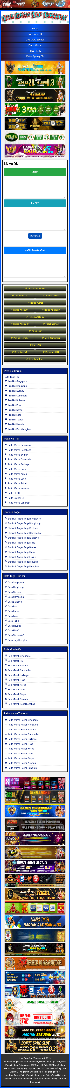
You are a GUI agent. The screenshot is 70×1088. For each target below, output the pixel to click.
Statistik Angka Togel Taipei (21, 557)
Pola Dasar (36, 331)
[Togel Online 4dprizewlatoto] (35, 894)
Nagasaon (44, 1061)
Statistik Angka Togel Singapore (24, 518)
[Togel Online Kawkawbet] (35, 825)
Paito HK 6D (35, 50)
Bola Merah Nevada (17, 699)
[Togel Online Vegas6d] (35, 838)
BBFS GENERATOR (36, 288)
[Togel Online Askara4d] (35, 852)
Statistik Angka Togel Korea (21, 547)
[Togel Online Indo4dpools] (35, 922)
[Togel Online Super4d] (35, 95)
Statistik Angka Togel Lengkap (23, 566)
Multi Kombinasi (52, 338)
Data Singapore (15, 582)
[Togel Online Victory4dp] (35, 811)
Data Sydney (14, 592)
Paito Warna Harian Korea (20, 748)
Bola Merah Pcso (16, 680)
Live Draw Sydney (35, 39)
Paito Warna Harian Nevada (21, 763)
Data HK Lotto (10, 1078)
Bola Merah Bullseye (18, 675)
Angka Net (18, 1061)
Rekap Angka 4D (21, 324)
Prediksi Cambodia (17, 395)
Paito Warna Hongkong (19, 450)
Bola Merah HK (15, 661)
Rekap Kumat (36, 303)
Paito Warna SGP (26, 1065)
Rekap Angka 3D (52, 310)
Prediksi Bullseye (16, 400)
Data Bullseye (14, 601)
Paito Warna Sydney (17, 454)
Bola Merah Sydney (17, 665)
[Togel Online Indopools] (35, 1019)
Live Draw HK (35, 34)
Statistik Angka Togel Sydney (22, 528)
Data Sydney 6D (15, 635)
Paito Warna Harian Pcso (20, 744)
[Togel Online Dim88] (35, 81)
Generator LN (20, 295)
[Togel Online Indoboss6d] (35, 797)
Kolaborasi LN (52, 352)
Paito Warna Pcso (16, 469)
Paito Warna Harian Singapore (23, 720)
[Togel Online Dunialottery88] (35, 963)
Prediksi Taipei (15, 419)
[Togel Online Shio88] (35, 1033)
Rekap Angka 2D (36, 317)
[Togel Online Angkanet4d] (35, 1005)
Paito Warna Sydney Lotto (33, 1075)
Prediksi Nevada (15, 424)
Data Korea (13, 611)
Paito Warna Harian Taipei (20, 758)
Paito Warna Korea (17, 474)
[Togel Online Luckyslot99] (35, 936)
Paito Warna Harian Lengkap (22, 768)
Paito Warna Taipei (17, 483)
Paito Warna (35, 45)
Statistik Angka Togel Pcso (21, 542)
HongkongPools (12, 1075)
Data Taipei (13, 621)
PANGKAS (35, 236)
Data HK (39, 1065)
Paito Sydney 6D (35, 56)
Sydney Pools (36, 1072)
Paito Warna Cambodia (19, 459)
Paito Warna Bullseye (18, 464)
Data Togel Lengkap (17, 640)
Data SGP (48, 1065)
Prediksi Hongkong (17, 386)
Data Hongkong (15, 587)
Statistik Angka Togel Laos (21, 552)
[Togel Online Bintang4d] (35, 866)
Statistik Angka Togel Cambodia (24, 533)
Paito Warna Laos (16, 478)
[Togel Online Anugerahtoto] (35, 977)
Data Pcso (12, 606)
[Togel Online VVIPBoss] (35, 68)
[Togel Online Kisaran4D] (35, 109)
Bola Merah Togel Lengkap (21, 704)
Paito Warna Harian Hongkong (22, 724)
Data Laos (12, 616)
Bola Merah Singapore (19, 656)
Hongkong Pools (52, 1072)
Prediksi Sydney (15, 391)
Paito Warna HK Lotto (56, 1075)
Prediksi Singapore (17, 381)
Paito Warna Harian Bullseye (22, 739)
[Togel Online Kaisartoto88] (35, 908)
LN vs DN (11, 164)
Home (35, 28)
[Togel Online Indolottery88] (35, 991)
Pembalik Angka (20, 338)
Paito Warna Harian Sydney (21, 729)
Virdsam (8, 1061)
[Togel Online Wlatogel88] (35, 880)
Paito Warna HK (31, 1061)
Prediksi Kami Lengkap (19, 429)
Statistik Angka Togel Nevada (22, 561)
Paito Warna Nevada (18, 488)
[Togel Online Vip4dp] (35, 949)
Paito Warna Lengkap (18, 502)
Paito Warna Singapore (19, 445)
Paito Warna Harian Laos (20, 753)
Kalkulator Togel (36, 359)
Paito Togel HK (11, 377)
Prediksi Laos (14, 415)
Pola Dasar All (52, 324)
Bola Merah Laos (16, 689)
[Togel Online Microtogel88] (35, 783)
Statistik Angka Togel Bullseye (23, 537)
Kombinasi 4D (21, 352)
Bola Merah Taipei (16, 694)
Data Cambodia (15, 597)
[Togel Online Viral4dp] (35, 151)
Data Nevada (14, 625)
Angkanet (24, 1072)
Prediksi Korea (14, 410)
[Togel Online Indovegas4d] (35, 1047)
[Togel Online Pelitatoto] (35, 137)
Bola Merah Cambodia (19, 670)
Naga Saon (55, 1061)
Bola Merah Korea (16, 685)
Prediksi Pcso (14, 405)
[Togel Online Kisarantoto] (35, 123)
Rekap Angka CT (21, 310)
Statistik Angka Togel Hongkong (24, 523)
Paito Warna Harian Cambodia (23, 734)
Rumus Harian (52, 295)
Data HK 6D (13, 630)
